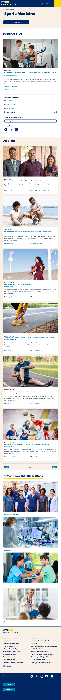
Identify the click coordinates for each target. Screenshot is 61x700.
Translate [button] (9, 666)
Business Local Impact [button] (9, 638)
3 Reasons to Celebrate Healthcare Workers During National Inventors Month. (27, 181)
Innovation (9, 190)
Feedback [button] (34, 643)
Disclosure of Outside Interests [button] (40, 641)
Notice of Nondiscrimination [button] (39, 651)
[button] (36, 4)
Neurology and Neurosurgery (41, 190)
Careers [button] (9, 684)
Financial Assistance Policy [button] (11, 646)
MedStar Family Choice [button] (38, 649)
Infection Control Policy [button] (10, 649)
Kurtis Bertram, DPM (11, 339)
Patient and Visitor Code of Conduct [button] (42, 654)
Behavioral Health (11, 457)
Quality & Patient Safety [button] (38, 660)
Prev (7, 467)
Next (54, 467)
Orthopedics (9, 244)
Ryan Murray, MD (10, 286)
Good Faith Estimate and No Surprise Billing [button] (44, 646)
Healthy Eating (11, 104)
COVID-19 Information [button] (38, 638)
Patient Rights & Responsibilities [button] (41, 657)
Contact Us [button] (9, 689)
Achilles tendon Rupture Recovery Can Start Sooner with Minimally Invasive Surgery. (29, 338)
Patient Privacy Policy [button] (9, 657)
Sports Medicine (10, 89)
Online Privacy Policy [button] (9, 654)
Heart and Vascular (11, 86)
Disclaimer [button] (6, 641)
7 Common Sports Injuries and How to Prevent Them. (20, 391)
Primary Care (10, 108)
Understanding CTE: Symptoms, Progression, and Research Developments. (26, 444)
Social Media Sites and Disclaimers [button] (13, 662)
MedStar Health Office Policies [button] (12, 651)
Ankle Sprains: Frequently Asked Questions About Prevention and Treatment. (27, 231)
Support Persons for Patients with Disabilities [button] (41, 663)
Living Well (10, 100)
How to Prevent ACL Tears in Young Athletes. (17, 284)
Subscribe (16, 22)
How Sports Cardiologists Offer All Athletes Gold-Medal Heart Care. (30, 72)
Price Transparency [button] (9, 660)
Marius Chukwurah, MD (13, 76)
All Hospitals (9, 121)
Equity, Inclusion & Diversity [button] (11, 643)
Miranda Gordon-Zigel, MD (13, 393)
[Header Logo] (8, 2)
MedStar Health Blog (9, 9)
